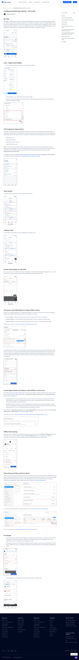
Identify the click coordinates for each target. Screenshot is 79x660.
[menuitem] (22, 2)
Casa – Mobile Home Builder (67, 17)
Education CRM (21, 620)
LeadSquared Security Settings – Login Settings (26, 529)
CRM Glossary (4, 635)
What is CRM (4, 620)
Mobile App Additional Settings (27, 154)
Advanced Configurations (16, 394)
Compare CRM (5, 633)
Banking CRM (20, 624)
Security (51, 625)
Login (75, 2)
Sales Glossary (5, 636)
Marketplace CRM (21, 629)
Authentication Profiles (39, 508)
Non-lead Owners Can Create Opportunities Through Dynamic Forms (31, 414)
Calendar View (64, 24)
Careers (51, 633)
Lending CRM (20, 625)
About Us (52, 620)
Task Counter (64, 21)
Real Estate (20, 627)
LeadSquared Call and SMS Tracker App (30, 156)
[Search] (60, 2)
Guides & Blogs (5, 631)
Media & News (53, 631)
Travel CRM (20, 631)
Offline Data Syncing (66, 36)
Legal (51, 624)
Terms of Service (53, 627)
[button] (74, 13)
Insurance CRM (21, 622)
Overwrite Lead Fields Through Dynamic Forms (26, 324)
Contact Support (67, 2)
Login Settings (39, 480)
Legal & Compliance (17, 657)
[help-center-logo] (6, 2)
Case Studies (4, 629)
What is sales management (7, 627)
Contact (51, 635)
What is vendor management (5, 624)
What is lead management (7, 622)
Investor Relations (53, 629)
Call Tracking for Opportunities (67, 19)
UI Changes (64, 41)
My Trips (63, 15)
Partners (51, 622)
